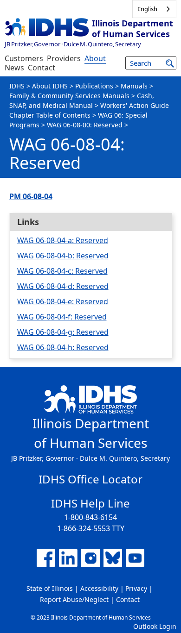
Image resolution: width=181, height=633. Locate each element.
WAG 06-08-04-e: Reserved (62, 301)
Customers (24, 58)
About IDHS (50, 85)
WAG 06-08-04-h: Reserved (63, 347)
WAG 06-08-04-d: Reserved (63, 286)
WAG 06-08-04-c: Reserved (62, 271)
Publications (94, 85)
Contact (41, 68)
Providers (64, 58)
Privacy (136, 588)
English (147, 9)
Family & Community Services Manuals (69, 95)
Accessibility (99, 588)
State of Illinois (49, 588)
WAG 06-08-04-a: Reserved (62, 240)
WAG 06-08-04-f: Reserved (62, 317)
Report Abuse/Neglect (74, 599)
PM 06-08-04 (30, 196)
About (95, 58)
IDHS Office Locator (90, 479)
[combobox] (154, 9)
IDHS (17, 85)
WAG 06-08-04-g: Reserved (63, 332)
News (14, 68)
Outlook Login (154, 626)
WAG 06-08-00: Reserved (85, 124)
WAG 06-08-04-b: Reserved (63, 256)
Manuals (134, 85)
